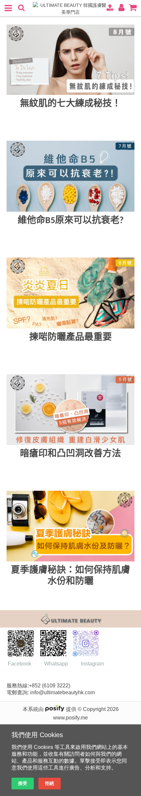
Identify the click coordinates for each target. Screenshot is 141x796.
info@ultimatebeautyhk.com (63, 692)
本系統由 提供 (50, 709)
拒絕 (49, 783)
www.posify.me (70, 717)
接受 (22, 783)
